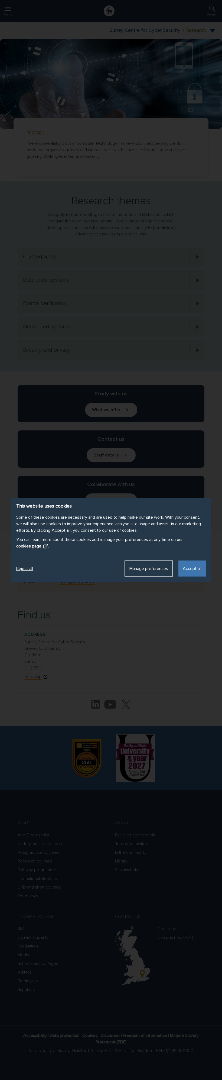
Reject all (24, 568)
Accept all (192, 568)
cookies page (28, 546)
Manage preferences (148, 568)
